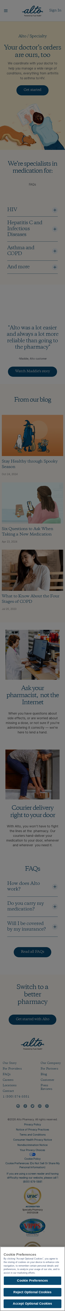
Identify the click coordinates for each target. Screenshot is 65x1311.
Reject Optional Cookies (32, 1292)
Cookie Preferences (32, 1280)
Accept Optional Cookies (32, 1303)
